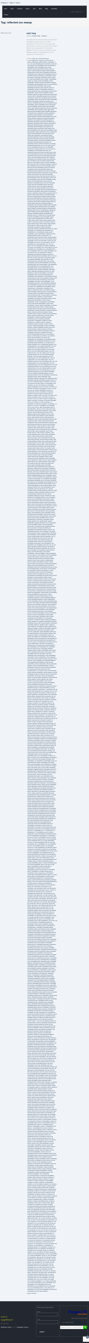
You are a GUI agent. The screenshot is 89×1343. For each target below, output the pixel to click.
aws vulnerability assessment (41, 150)
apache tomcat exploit (33, 101)
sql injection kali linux (39, 716)
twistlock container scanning (43, 856)
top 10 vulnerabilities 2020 (36, 845)
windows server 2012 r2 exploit (42, 1146)
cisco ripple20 (37, 247)
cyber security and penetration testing (44, 419)
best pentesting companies (34, 172)
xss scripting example (49, 1238)
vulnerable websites (50, 1015)
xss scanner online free (50, 1236)
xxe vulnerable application (38, 1253)
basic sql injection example (44, 160)
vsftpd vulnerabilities (42, 920)
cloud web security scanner (48, 284)
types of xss (50, 874)
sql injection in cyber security (48, 713)
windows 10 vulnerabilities (43, 1121)
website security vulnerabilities (39, 1097)
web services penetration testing (46, 1066)
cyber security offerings (33, 439)
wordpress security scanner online (36, 1192)
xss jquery (34, 1233)
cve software (35, 402)
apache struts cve (47, 96)
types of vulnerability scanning (39, 874)
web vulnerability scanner (42, 1075)
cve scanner (34, 400)
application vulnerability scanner (35, 123)
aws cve (43, 145)
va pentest (38, 891)
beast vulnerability (50, 162)
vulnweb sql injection (47, 1019)
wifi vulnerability (51, 1114)
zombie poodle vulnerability (41, 1275)
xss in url (38, 1230)
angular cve (30, 81)
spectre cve (30, 677)
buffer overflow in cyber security (35, 225)
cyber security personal (47, 441)
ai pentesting (40, 75)
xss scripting (40, 1238)
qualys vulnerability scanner (41, 466)
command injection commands (49, 295)
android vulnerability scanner (37, 79)
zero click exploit (52, 1255)
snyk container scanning (41, 658)
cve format (44, 395)
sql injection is (51, 715)
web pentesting (45, 1053)
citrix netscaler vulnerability (41, 262)
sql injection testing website (38, 732)
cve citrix (54, 388)
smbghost (50, 648)
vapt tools (48, 908)
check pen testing (42, 237)
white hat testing (31, 1112)
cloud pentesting (31, 278)
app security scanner (49, 108)
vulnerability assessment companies (36, 942)
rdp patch (32, 482)
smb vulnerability (41, 647)
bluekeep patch (52, 208)
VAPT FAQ (31, 33)
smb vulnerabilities (32, 647)
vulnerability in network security (48, 970)
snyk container (31, 658)
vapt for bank (46, 896)
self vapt (29, 604)
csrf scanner (30, 383)
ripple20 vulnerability (40, 522)
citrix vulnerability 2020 (44, 266)
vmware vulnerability (45, 917)
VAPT (41, 893)
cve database (42, 392)
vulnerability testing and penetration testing (42, 1004)
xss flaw (52, 1226)
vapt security (45, 903)
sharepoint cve (31, 619)
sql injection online (41, 721)
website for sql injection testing (43, 1087)
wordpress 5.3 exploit (32, 1180)
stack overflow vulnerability (48, 767)
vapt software (42, 905)
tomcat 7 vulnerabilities (40, 837)
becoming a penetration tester (46, 164)
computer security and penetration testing (41, 312)
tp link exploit (42, 854)
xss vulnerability (47, 1245)
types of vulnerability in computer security (37, 871)
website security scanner (41, 1095)
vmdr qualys (49, 915)
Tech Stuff (41, 58)
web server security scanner (42, 1061)
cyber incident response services (41, 412)
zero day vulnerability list (43, 1265)
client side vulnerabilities (40, 273)
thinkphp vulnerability (39, 811)
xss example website (47, 1224)
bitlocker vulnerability (46, 189)
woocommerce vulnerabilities (46, 1175)
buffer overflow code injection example (45, 222)
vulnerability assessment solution (40, 956)
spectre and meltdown (39, 674)
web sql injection (44, 1068)
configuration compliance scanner (43, 320)
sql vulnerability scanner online (39, 749)
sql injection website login (49, 743)
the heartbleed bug (43, 808)
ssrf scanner (30, 766)
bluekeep (40, 205)
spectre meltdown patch (41, 681)
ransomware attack (44, 470)
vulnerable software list (40, 1014)
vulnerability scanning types (43, 998)
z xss (28, 1255)
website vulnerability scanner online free (45, 1104)
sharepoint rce (35, 621)
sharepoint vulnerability (45, 621)
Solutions (19, 8)
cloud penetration (39, 276)
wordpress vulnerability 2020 (34, 1199)
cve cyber (48, 390)
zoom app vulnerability (42, 1277)
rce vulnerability (45, 478)
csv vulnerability (49, 385)
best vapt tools (51, 176)
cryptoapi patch (43, 378)
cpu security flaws (36, 337)
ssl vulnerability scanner (49, 760)
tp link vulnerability (50, 854)
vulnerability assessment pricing (35, 954)
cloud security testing (41, 279)
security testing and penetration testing (41, 584)
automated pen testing (46, 135)
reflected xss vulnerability (33, 497)
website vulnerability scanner (47, 1100)
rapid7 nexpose (49, 471)
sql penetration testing (48, 745)
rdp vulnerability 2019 (49, 482)
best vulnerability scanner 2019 (48, 177)
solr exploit (40, 670)
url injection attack (32, 883)
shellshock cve (34, 626)
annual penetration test (40, 84)
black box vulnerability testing (47, 194)
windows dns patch (49, 1131)
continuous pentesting (43, 330)
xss (39, 1218)
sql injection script (39, 728)
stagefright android (38, 769)
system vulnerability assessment (46, 786)
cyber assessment (50, 409)
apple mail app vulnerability (34, 111)
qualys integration (51, 460)
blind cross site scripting (33, 199)
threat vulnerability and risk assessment (39, 820)
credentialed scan (31, 341)
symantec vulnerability (48, 779)
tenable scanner (51, 803)
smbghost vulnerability (42, 650)
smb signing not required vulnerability (45, 645)
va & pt (47, 890)
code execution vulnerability (42, 288)
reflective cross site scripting (48, 497)
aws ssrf (45, 149)
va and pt (52, 890)
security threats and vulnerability (49, 592)
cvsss (28, 407)
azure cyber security (44, 152)
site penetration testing (45, 635)
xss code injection (50, 1219)
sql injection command (38, 699)
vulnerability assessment (49, 934)
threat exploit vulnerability (38, 817)
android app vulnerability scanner (42, 77)
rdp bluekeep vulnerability (33, 480)
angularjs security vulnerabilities (43, 82)
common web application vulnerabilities (45, 301)
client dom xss (47, 271)
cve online (39, 398)
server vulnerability (49, 609)
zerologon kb (34, 1272)
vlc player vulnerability (46, 913)
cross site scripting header (42, 358)
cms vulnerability (38, 286)
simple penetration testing (45, 633)
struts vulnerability (45, 776)
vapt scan (38, 903)
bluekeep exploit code (44, 206)
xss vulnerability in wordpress (45, 1247)
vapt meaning (51, 900)
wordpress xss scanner (41, 1204)
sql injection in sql (42, 715)
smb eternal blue (41, 641)
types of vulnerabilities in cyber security (37, 866)
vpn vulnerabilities (47, 919)
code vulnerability (31, 291)
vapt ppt (45, 902)
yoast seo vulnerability (51, 1253)
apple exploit (51, 109)
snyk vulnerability (37, 660)
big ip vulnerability (35, 189)
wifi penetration (49, 1112)
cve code (29, 390)
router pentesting (45, 533)
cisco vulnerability (38, 249)
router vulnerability (41, 534)
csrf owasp (53, 381)
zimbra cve (47, 1274)
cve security (40, 400)
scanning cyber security (33, 556)
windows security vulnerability (34, 1141)
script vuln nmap (31, 560)
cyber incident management (41, 410)
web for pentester (31, 1051)
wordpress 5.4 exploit (32, 1182)
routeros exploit (36, 536)
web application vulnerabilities (46, 1043)
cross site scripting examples (40, 356)
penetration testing (43, 456)
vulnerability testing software (34, 1007)
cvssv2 (32, 407)
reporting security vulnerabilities (35, 514)
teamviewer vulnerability (42, 793)
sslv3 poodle (51, 762)
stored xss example (41, 774)
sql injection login (38, 718)
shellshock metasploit (33, 628)
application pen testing (43, 113)
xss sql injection (38, 1240)
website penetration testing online (45, 1090)
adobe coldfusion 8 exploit (39, 70)
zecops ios (44, 1255)
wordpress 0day (31, 1177)
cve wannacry (37, 403)
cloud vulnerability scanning (34, 284)
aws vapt (50, 149)
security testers (35, 582)
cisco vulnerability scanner (34, 250)
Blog (46, 8)
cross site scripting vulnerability (46, 371)
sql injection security (50, 728)
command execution (51, 291)
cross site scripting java (43, 363)
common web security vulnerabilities (36, 303)
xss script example (32, 1238)
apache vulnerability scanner (42, 104)
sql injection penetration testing (45, 723)
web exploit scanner (51, 1049)
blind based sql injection (49, 198)
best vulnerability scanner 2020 (35, 179)
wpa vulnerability (35, 1209)
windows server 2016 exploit (42, 1150)
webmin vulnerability (45, 1083)
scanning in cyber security (46, 556)
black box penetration (50, 191)
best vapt (37, 176)
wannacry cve (52, 1021)
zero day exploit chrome (41, 1260)
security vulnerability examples (35, 599)
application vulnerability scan (47, 121)
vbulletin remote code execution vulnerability (45, 910)
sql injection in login (32, 715)
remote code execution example (35, 502)
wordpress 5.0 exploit (36, 1179)
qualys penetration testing (44, 461)
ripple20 (29, 521)
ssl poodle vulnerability (42, 757)
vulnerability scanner (41, 987)
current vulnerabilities (32, 386)
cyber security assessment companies (44, 422)
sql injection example (43, 704)
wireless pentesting (47, 1168)
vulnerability (39, 927)
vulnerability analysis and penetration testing (38, 929)
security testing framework (45, 587)
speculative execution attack (45, 684)
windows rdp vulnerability (37, 1139)
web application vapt (32, 1043)
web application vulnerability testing (47, 1046)
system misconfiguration (40, 783)
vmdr (44, 915)
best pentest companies (49, 171)
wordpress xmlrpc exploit (47, 1202)
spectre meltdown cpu (42, 679)
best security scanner (47, 172)
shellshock (36, 624)
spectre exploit (37, 677)
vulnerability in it (36, 970)
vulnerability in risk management (35, 971)
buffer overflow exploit (33, 223)
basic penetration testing (40, 159)
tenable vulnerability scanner (34, 806)
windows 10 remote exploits (44, 1119)
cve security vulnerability (50, 400)
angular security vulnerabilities (41, 81)
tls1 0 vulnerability (50, 835)
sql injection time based (33, 733)
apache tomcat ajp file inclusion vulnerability (46, 99)
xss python (33, 1235)
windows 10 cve (34, 1117)
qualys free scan (43, 460)
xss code (33, 1219)
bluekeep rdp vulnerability (37, 211)
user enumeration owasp (40, 888)
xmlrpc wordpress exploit (48, 1216)
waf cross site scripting (43, 1021)
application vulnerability (42, 120)
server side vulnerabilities (38, 609)
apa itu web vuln (44, 87)
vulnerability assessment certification (46, 941)
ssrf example (53, 764)
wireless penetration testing (34, 1168)
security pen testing (47, 575)
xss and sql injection (46, 1218)
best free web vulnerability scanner (39, 167)
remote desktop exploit (44, 507)
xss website (40, 1252)
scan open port (33, 555)
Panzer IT (44, 36)
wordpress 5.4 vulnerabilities (46, 1182)
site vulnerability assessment (46, 636)
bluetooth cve (42, 215)
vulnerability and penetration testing (36, 932)
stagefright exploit (32, 771)
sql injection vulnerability (33, 738)
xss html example (41, 1228)
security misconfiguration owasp (40, 573)
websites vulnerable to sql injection (42, 1107)
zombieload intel (31, 1277)
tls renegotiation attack (50, 834)
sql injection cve (36, 703)
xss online (40, 1233)
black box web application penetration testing (38, 196)
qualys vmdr (44, 463)
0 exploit (34, 60)
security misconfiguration (42, 570)
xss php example (47, 1233)
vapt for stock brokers (33, 898)
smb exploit (49, 641)
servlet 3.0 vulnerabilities (39, 614)
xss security (30, 1240)
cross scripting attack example (45, 344)
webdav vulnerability (32, 1080)
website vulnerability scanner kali (35, 1102)
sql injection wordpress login (34, 745)
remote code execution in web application (41, 504)
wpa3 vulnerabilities (42, 1211)
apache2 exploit (42, 106)
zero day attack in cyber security (35, 1257)
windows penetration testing (39, 1138)
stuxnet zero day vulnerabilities (39, 777)
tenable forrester (41, 796)
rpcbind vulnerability (45, 536)
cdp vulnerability (46, 230)
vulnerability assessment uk (43, 958)
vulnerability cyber (45, 961)
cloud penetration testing (50, 276)
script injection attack (48, 558)
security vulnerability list (49, 599)
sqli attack (44, 750)
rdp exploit (47, 480)
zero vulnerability (43, 1269)
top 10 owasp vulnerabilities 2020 (38, 842)
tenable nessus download (33, 800)
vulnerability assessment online (49, 949)
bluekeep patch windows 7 (34, 210)
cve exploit (35, 395)
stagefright (30, 769)
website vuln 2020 (31, 1099)
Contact (6, 14)
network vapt (35, 456)
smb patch (42, 643)
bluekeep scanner (49, 211)
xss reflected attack (41, 1235)
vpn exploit (39, 919)
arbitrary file (30, 125)
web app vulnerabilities (33, 1027)
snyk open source (52, 658)
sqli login (50, 750)
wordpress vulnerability (48, 1197)
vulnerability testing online (33, 1005)
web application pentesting (42, 1036)
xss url (44, 1243)
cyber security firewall (41, 429)
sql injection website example (34, 743)
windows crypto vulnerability (34, 1129)
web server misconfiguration (46, 1058)
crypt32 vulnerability (42, 376)
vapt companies (49, 895)
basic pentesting (51, 159)
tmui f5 (32, 837)
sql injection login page (49, 718)
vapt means (30, 902)
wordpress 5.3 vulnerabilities (46, 1180)
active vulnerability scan (41, 67)
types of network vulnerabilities (41, 861)
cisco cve (47, 244)
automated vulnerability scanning (47, 140)
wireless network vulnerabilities (35, 1167)
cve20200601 (42, 405)
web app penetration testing (41, 1024)
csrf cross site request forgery (35, 381)
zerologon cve (46, 1270)
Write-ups (46, 58)
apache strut (46, 94)
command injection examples (34, 296)
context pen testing (41, 329)
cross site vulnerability (43, 375)
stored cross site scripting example (47, 772)
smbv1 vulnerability (32, 652)
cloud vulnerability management (48, 283)
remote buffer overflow (48, 499)
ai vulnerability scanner (50, 75)
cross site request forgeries (39, 349)
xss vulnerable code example (45, 1248)
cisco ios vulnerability (36, 245)
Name (39, 1311)
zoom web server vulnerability (41, 1289)
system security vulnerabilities (48, 784)
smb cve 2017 (33, 641)
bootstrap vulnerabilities (33, 216)
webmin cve (37, 1083)
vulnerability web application (34, 1010)
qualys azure (35, 460)
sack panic (40, 541)
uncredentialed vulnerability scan (35, 878)
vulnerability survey (42, 1002)
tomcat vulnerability (51, 839)
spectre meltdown (32, 679)
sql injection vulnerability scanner (35, 740)
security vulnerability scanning (34, 601)
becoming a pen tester (33, 164)
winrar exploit (36, 1163)
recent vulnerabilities (46, 487)
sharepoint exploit (39, 619)
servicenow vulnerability (38, 613)
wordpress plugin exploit (40, 1189)
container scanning (38, 324)
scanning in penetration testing (35, 558)
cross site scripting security (43, 368)
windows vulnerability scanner (37, 1160)
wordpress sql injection (41, 1194)
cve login (50, 397)
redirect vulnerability (40, 492)
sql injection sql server (33, 730)
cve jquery (34, 397)
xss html (34, 1228)
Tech (34, 8)
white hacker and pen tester (38, 1111)
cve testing (46, 402)
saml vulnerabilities (46, 543)
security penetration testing (40, 577)
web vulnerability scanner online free (44, 1077)
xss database (41, 1223)
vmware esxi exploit (34, 917)
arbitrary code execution (50, 123)
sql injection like (49, 716)
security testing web (41, 589)
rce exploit (54, 477)
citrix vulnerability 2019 (33, 266)
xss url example (51, 1243)
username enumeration (39, 890)
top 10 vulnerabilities (40, 844)
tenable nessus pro (41, 801)
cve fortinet (51, 395)
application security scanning (38, 116)
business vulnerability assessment (42, 228)
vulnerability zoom (42, 1012)
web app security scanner (48, 1026)
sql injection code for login (41, 698)
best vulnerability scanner (33, 177)
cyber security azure (42, 426)
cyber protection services (37, 417)
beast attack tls (37, 162)
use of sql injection (36, 886)
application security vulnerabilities (45, 118)
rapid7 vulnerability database (34, 475)
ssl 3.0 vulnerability (42, 755)
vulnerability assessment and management (38, 936)
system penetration (51, 783)
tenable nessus (49, 796)
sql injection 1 (42, 689)
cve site (29, 402)
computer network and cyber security (36, 308)
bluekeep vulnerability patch (46, 213)
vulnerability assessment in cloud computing (41, 946)
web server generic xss (33, 1058)
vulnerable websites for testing (35, 1017)
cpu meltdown (43, 335)
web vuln (47, 1070)
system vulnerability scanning (34, 788)
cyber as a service (41, 409)
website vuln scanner (42, 1099)
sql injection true (44, 733)
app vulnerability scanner (41, 109)
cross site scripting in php (45, 361)
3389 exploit (35, 62)
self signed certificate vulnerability (48, 602)
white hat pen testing (51, 1111)
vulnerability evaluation (49, 963)
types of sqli (44, 864)
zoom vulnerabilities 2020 (41, 1284)
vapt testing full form (45, 907)
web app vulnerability (44, 1027)
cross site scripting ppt (45, 366)
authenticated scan (44, 132)
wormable (50, 1204)
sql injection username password (48, 737)
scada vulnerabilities (40, 553)
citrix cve (49, 256)
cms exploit (30, 286)
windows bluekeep (48, 1128)
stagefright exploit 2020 (43, 771)
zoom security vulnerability (34, 1282)
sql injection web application (38, 742)
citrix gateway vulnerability (33, 259)
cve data (37, 392)
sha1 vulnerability (47, 618)
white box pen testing (40, 1109)
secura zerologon (39, 563)
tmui (28, 837)
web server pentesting (46, 1060)
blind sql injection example (44, 201)
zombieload (51, 1275)
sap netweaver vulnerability (40, 548)
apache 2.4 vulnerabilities (41, 89)
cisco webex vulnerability (47, 250)
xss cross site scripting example (43, 1221)
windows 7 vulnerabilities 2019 (48, 1126)
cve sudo (41, 402)
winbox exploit (43, 1116)
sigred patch (36, 631)
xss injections (40, 1231)
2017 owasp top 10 (41, 60)
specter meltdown (48, 672)
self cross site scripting (33, 602)
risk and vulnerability (50, 522)
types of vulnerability (49, 869)
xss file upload (45, 1226)
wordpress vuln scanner (36, 1197)
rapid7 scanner (53, 473)
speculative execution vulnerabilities (36, 686)
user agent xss (45, 886)
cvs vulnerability (50, 405)
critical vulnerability (38, 342)
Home (5, 8)
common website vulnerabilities (43, 305)
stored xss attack (31, 774)
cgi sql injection (45, 235)
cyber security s (41, 444)
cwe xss (37, 407)
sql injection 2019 (50, 689)
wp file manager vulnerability (46, 1206)
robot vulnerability (43, 531)
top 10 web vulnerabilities (38, 847)
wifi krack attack (40, 1112)
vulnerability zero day (32, 1012)
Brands (27, 8)
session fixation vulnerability (38, 616)
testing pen (35, 808)
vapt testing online (40, 908)
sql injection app (50, 692)
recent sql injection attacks (45, 485)
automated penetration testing (35, 137)
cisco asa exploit (45, 242)
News (40, 8)
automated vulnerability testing (35, 142)
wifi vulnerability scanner (33, 1116)
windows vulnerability (40, 1158)
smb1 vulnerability (42, 648)
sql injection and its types (38, 692)
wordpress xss (31, 1204)
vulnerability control (35, 961)
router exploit (51, 531)
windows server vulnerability (41, 1153)
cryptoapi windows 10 (50, 380)
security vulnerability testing (50, 601)
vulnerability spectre (32, 1002)
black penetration (38, 198)
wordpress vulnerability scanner (40, 1201)
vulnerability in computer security (47, 964)
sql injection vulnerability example (48, 738)
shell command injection (44, 623)
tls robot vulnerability (32, 835)
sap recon (50, 548)
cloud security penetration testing (44, 278)
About (12, 8)
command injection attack (33, 295)
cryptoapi (36, 378)
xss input (46, 1231)
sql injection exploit (38, 709)
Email (38, 1319)
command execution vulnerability (35, 293)
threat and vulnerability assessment (41, 813)
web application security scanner (39, 1039)
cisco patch (30, 247)
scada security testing (36, 551)
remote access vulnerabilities (34, 499)
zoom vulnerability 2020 (40, 1286)
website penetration (43, 1088)
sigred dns (40, 630)
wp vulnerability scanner (40, 1207)
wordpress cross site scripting (35, 1184)
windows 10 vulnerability (43, 1122)
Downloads (54, 8)
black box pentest (47, 193)
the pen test (36, 810)
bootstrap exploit (50, 215)
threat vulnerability (39, 818)
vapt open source (38, 902)
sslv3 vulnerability (45, 764)
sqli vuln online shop (40, 752)
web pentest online (36, 1053)
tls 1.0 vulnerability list (36, 830)
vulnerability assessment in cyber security (37, 947)
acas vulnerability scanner (41, 65)
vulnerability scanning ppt (45, 993)
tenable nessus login (46, 800)
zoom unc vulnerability (46, 1282)
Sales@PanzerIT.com (80, 1322)
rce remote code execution (34, 478)
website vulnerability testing (34, 1105)
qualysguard (45, 468)
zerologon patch (43, 1272)
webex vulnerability (42, 1080)
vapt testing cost (35, 907)
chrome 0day (34, 239)
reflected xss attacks (39, 495)
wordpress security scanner (48, 1190)
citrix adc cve (35, 252)
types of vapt (51, 864)
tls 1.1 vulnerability (47, 830)
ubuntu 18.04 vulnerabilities (38, 876)
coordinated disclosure (46, 332)
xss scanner (50, 1235)
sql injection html (36, 713)
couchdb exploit (35, 335)
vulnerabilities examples (48, 924)
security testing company (43, 585)
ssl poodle (33, 757)
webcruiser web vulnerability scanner (47, 1078)
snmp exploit (30, 657)
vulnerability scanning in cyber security (40, 992)
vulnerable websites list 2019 (34, 1019)
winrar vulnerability (44, 1163)
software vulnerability (40, 664)
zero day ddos (47, 1258)
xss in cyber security (51, 1228)
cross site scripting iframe (41, 359)
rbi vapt (29, 477)
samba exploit (37, 543)
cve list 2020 (44, 397)
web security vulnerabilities (39, 1056)
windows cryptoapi (47, 1129)
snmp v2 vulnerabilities (40, 657)
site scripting (35, 636)
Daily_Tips (35, 58)
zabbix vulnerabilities (36, 1255)
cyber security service (50, 444)
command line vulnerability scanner (42, 298)
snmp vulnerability (50, 657)
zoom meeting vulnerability (49, 1281)
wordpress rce (37, 1190)
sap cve (51, 545)
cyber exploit (30, 410)
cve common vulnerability (39, 390)
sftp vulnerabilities (38, 618)
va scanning (47, 891)
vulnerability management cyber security (44, 976)
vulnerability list (36, 975)
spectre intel (45, 677)
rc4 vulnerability (47, 477)
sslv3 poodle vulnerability (33, 764)
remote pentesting (36, 512)
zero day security (44, 1264)
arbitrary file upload (38, 125)
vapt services (34, 905)
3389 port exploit (43, 62)
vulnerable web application (38, 1015)
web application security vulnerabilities (45, 1041)
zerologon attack (38, 1270)
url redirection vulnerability (43, 883)
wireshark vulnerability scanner (42, 1172)
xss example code (36, 1224)
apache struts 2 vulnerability (35, 96)
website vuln (50, 1097)
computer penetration (40, 310)
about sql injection (46, 64)
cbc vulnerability (38, 230)
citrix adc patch (43, 252)
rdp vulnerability (40, 482)
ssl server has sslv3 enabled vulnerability (41, 759)
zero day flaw (46, 1262)
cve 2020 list (51, 386)
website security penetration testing (41, 1094)
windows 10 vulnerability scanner (45, 1124)
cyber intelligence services (44, 414)
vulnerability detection (38, 963)
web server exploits (51, 1056)
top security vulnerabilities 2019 (41, 851)
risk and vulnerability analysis (34, 524)
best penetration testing (44, 169)
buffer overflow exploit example (47, 223)
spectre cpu (38, 675)
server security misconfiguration (39, 606)
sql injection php (40, 725)
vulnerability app (39, 934)
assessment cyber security (44, 128)
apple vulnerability (45, 111)
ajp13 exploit (30, 77)
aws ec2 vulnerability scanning (35, 147)
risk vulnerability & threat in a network (43, 529)
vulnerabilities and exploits (45, 922)
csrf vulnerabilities (48, 383)
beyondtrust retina (45, 188)
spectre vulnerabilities (49, 682)
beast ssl (43, 162)
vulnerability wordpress (48, 1010)
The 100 (14, 1327)
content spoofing (31, 329)
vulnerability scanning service (34, 995)
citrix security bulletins (42, 264)
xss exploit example (36, 1226)
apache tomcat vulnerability (45, 103)
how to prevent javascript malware (47, 453)
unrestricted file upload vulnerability (41, 879)
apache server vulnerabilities (42, 92)
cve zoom (36, 405)
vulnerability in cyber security (34, 966)
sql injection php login (50, 725)
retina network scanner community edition (37, 516)
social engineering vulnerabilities (35, 662)
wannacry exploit (31, 1022)
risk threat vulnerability (42, 528)
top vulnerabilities (34, 852)
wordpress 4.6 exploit (41, 1177)
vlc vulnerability (38, 915)
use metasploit (41, 885)
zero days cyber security (43, 1267)
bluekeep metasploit (42, 208)
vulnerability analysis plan (47, 930)
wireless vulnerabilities (41, 1170)
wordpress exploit (41, 1185)
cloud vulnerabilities (46, 281)
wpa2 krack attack (50, 1209)
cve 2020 (45, 386)
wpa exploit (49, 1207)
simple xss (36, 635)
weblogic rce (48, 1082)
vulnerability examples (32, 964)
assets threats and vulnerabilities (45, 130)
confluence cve (31, 322)
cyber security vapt (43, 451)
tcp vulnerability (43, 789)
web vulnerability (33, 1073)
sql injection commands (50, 699)
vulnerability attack (45, 959)
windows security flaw (50, 1139)
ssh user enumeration (43, 754)
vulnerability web (51, 1009)
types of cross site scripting (39, 857)
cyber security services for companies (42, 448)
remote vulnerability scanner (48, 512)
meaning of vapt (36, 454)
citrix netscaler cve (45, 259)
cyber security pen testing (46, 439)
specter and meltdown (37, 672)
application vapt (31, 120)
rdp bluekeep (52, 478)
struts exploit (37, 776)
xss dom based (49, 1223)
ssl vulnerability (38, 760)
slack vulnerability (48, 640)
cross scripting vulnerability (43, 346)
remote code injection (47, 505)
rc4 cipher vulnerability (37, 477)
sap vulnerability (41, 550)
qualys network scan (32, 461)
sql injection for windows (41, 711)
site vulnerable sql (42, 638)
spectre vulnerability (32, 684)
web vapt (51, 1068)
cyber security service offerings (35, 446)
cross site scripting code (42, 352)
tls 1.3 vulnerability (38, 832)
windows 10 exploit (44, 1117)
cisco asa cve (37, 242)
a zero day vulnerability (35, 64)
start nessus (53, 771)
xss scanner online (38, 1236)
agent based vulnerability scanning (46, 74)
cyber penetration (40, 415)
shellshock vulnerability (45, 628)
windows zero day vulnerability (39, 1162)
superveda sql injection (36, 779)
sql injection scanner (41, 726)
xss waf (34, 1252)
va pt (42, 891)
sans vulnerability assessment (41, 545)
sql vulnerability (42, 747)
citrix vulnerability (52, 264)
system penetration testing (34, 784)
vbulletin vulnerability (32, 912)
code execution (31, 288)
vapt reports (33, 903)
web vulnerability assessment (45, 1073)
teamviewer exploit (44, 791)
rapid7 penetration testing (42, 473)
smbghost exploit (31, 650)
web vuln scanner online (45, 1071)
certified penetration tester (34, 235)
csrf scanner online (39, 383)
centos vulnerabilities (40, 233)
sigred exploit (46, 630)
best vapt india (43, 176)
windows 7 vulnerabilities (33, 1126)
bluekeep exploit (34, 206)
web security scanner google (39, 1055)
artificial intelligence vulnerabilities (42, 126)
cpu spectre (44, 337)
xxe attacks (46, 1252)
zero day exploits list (37, 1262)
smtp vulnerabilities (51, 655)
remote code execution (33, 500)
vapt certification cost (39, 895)
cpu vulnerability (39, 339)
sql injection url (48, 735)
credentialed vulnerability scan (44, 341)
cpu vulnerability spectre (49, 339)
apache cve (51, 89)
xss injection (51, 1230)
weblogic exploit (41, 1082)
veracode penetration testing (45, 912)
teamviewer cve (35, 791)
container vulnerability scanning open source (44, 327)
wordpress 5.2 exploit (48, 1179)
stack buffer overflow (39, 766)
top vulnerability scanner (46, 852)
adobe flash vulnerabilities (42, 72)
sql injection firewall (49, 709)
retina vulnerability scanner (42, 517)
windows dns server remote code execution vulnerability (41, 1133)
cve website (44, 403)
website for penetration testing (43, 1085)
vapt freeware (42, 898)
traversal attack (31, 856)
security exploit (43, 568)
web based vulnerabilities (33, 1048)
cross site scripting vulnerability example (37, 373)
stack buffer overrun (36, 767)
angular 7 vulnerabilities (50, 79)
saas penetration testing (44, 539)
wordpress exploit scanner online (40, 1187)
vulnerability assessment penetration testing (38, 951)
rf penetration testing (48, 519)
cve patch (45, 398)
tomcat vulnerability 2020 (33, 840)
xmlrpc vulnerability (37, 1216)
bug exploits (37, 227)
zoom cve (36, 1279)
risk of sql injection (32, 528)
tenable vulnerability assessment (46, 805)
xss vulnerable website (40, 1250)
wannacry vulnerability (41, 1022)
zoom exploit (50, 1279)
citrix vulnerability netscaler (44, 267)
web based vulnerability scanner (49, 1048)
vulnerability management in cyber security (37, 978)
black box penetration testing (34, 193)
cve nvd (35, 398)
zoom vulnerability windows (37, 1287)
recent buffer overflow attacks (44, 483)
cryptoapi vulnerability (39, 380)
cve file (40, 395)
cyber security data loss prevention (42, 427)
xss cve (36, 1223)
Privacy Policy (5, 1323)
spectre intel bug (52, 677)
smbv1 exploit (52, 650)
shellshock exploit (43, 626)
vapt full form (49, 898)
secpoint (51, 562)
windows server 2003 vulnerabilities (40, 1143)
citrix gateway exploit (49, 257)
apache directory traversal (33, 91)
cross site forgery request (41, 347)
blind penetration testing (46, 199)
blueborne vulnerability (41, 203)
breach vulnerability (45, 216)
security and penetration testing (39, 565)
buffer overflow (45, 218)
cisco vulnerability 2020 (49, 249)
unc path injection (49, 876)
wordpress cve (47, 1184)
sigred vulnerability (44, 631)
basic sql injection (32, 160)
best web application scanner (39, 181)
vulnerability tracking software (39, 1009)
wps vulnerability (51, 1211)
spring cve (36, 687)
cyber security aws (32, 426)
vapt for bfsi (53, 896)
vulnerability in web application (39, 973)
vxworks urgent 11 (32, 1021)
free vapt (50, 451)
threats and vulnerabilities (40, 823)
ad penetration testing (42, 69)
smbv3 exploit (40, 652)
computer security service (37, 315)
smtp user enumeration (39, 655)
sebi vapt (46, 562)
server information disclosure (39, 604)
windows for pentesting (40, 1136)
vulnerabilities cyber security (34, 924)
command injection (49, 293)
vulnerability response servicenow (41, 983)
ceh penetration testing (42, 232)
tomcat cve (49, 837)
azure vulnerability (48, 154)
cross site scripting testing (42, 369)
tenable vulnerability (32, 805)
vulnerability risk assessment (42, 985)
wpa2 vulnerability (31, 1211)
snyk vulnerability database (48, 660)
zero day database (38, 1258)
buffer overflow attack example (43, 220)
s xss (52, 536)
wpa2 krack (42, 1209)
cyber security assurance (49, 424)
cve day (35, 393)
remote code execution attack (46, 500)
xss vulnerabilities (38, 1245)
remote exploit (41, 509)
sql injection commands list (34, 701)
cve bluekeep (42, 388)
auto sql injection (36, 135)
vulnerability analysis (48, 927)
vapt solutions (49, 905)
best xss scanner (36, 188)
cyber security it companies (44, 432)
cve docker (40, 393)
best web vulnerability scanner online (41, 184)
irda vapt (29, 454)
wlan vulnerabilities (44, 1173)
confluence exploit (40, 322)
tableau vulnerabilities (48, 788)
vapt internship (44, 900)
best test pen (35, 174)
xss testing (30, 1241)
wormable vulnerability (33, 1206)
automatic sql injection (43, 143)
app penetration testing (38, 108)
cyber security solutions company (45, 449)
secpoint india (31, 563)
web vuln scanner (34, 1071)
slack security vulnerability (36, 640)
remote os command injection (37, 511)
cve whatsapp (50, 403)
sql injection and (39, 691)
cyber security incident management (36, 431)
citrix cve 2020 (33, 257)
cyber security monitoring (38, 436)
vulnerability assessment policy (44, 953)
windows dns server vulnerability (35, 1134)
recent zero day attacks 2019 (41, 488)
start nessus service (32, 772)
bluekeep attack (47, 205)
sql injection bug (49, 696)
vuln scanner (51, 920)
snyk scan (29, 660)
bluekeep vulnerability (32, 213)
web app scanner (37, 1026)
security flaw (32, 570)
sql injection (35, 689)
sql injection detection (46, 703)
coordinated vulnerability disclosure (36, 334)
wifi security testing (42, 1114)
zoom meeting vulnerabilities (34, 1281)
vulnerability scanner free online (41, 988)
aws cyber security (50, 145)
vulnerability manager (42, 980)
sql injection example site (43, 708)
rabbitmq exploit (34, 470)
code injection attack (37, 290)
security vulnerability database (47, 597)
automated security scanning (40, 138)
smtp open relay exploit (39, 653)
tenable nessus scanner (40, 803)
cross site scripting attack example (40, 351)
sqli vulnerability (50, 752)
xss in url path (44, 1230)
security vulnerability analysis (41, 596)
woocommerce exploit (33, 1175)
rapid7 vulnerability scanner (49, 475)
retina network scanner (49, 514)
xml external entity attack (38, 1214)
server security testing (37, 607)
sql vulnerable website (36, 750)
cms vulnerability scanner (49, 286)
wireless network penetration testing (44, 1165)
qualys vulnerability (36, 465)
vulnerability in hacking (35, 968)
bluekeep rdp (44, 210)
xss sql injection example (48, 1240)
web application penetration (45, 1029)
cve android (36, 388)
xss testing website (46, 1241)
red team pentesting (42, 490)
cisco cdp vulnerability (39, 244)
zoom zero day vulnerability (40, 1291)
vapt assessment (47, 893)
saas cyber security (42, 538)
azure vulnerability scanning (39, 157)
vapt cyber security (38, 896)
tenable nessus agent (32, 798)
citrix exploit (41, 257)
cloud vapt (37, 281)
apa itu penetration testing (40, 86)
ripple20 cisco (35, 521)
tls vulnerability (42, 835)
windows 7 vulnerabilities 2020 (35, 1128)
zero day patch (35, 1264)
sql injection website (50, 742)
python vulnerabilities (39, 458)
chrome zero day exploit (41, 240)
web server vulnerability (40, 1065)
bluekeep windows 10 (32, 215)
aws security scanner (38, 149)
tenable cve (49, 794)
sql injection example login (41, 706)
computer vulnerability (40, 317)
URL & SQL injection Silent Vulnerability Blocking (44, 881)
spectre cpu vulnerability (47, 675)
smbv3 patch (48, 652)
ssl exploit (50, 755)
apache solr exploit (38, 94)
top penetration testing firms (41, 849)
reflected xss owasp (50, 495)
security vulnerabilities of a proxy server (37, 594)
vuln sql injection (34, 922)
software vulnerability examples (40, 665)
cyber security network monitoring (46, 437)
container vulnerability (38, 325)
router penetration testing (33, 533)
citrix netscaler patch (41, 261)
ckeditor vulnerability (43, 269)
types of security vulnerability (46, 862)
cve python (51, 398)
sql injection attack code (44, 694)
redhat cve (50, 490)
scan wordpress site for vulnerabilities (47, 555)
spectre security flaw (38, 682)
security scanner (47, 579)
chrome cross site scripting (45, 239)
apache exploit (44, 91)
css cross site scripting (39, 385)
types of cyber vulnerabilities (46, 859)
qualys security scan (35, 463)
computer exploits (48, 307)
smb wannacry (34, 648)
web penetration (41, 1051)
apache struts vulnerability (40, 98)
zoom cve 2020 (43, 1279)
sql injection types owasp (37, 735)
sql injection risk (31, 726)
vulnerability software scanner (45, 1000)
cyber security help (52, 429)
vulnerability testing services (48, 1005)
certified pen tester (50, 233)
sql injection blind (40, 696)
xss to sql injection (38, 1243)
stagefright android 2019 (50, 769)
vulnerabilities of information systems (36, 925)
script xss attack (40, 560)
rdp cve (42, 480)
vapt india (37, 900)
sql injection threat (50, 732)
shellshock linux (52, 626)
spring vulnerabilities (44, 687)
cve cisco (48, 388)
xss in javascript (31, 1230)
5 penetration (51, 62)
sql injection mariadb (45, 720)
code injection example (49, 290)
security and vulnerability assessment (43, 567)
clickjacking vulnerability (37, 271)
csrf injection (46, 381)
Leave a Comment (31, 1293)
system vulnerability (32, 786)
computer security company (34, 313)
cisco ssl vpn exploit (46, 247)
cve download (46, 393)
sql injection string (43, 730)
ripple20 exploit (43, 521)
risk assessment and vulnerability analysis (44, 526)
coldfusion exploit (41, 291)
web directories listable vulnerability (36, 1049)
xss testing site (37, 1241)
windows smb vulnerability (40, 1156)
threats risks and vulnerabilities (42, 828)
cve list (39, 397)
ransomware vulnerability (39, 471)
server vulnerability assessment (35, 611)
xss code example (40, 1219)
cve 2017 (41, 386)
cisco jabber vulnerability (49, 245)
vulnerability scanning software (39, 997)
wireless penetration (49, 1167)
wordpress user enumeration (44, 1196)
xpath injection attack (32, 1218)
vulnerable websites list (49, 1017)
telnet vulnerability (41, 794)
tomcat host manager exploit (38, 839)
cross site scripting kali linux (44, 364)
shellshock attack (44, 624)
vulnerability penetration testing (41, 981)
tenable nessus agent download (47, 798)
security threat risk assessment (44, 590)
